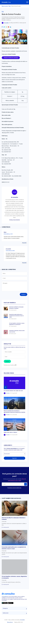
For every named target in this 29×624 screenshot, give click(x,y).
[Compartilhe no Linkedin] (10, 27)
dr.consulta (6, 22)
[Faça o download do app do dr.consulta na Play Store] (4, 603)
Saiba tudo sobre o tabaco (10, 432)
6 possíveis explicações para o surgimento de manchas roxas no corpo (16, 316)
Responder (24, 242)
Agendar (14, 458)
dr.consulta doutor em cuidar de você (13, 390)
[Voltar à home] (8, 593)
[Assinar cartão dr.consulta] (11, 57)
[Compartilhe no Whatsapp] (6, 27)
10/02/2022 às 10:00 (10, 250)
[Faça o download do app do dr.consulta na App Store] (10, 603)
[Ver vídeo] (14, 383)
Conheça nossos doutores (14, 219)
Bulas (10, 6)
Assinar (7, 361)
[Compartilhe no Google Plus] (8, 27)
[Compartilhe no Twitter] (4, 27)
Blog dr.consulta (5, 6)
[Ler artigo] (6, 308)
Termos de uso (10, 622)
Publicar (23, 294)
